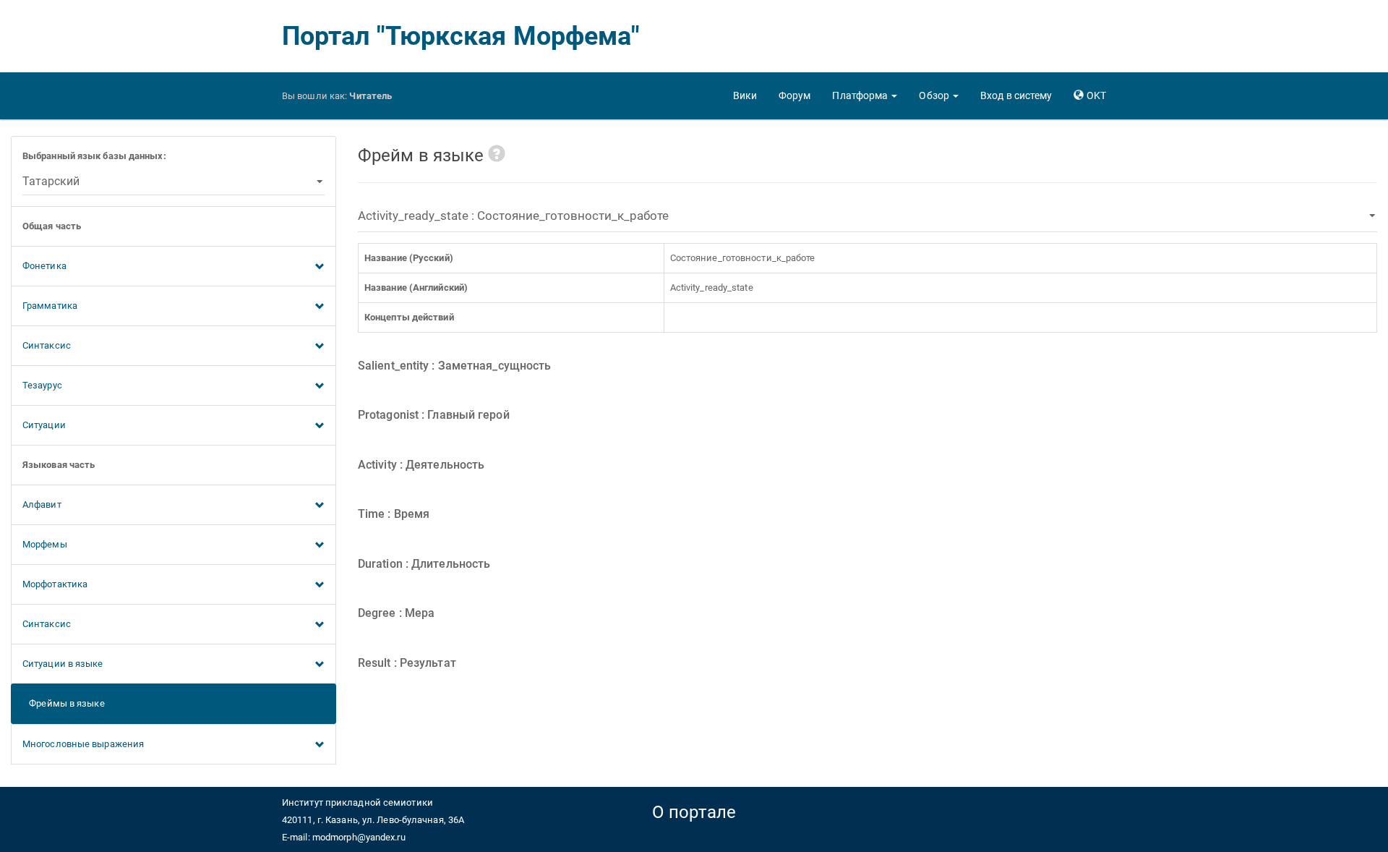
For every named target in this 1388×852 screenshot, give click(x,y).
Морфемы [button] (44, 544)
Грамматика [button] (49, 305)
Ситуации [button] (44, 424)
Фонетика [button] (44, 265)
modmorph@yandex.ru (359, 837)
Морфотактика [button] (54, 584)
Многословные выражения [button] (83, 743)
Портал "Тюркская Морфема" (461, 36)
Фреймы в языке (63, 703)
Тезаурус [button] (42, 385)
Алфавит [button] (41, 504)
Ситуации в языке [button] (62, 663)
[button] (864, 95)
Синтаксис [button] (46, 345)
